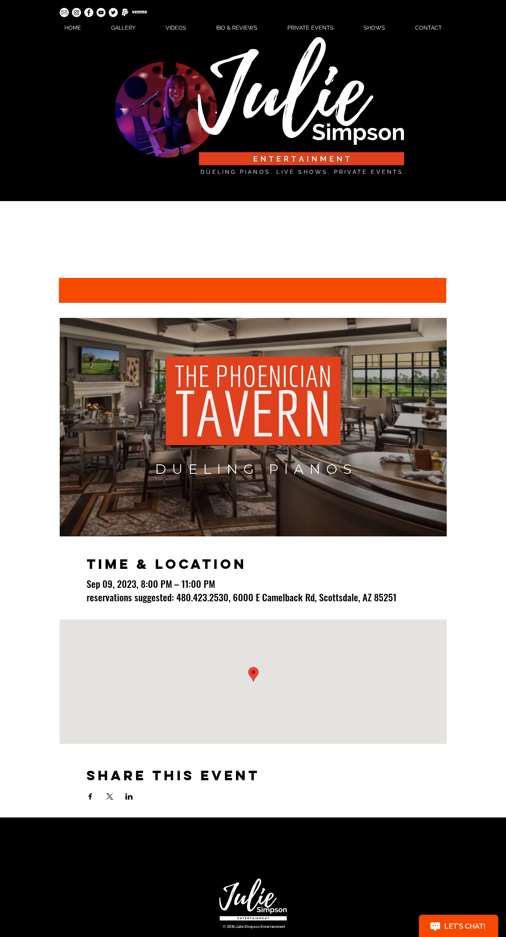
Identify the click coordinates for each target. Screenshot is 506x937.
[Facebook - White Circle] (88, 12)
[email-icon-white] (64, 12)
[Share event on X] (109, 796)
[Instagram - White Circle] (76, 12)
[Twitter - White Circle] (113, 12)
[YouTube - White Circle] (101, 12)
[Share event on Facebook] (90, 796)
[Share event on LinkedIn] (129, 796)
